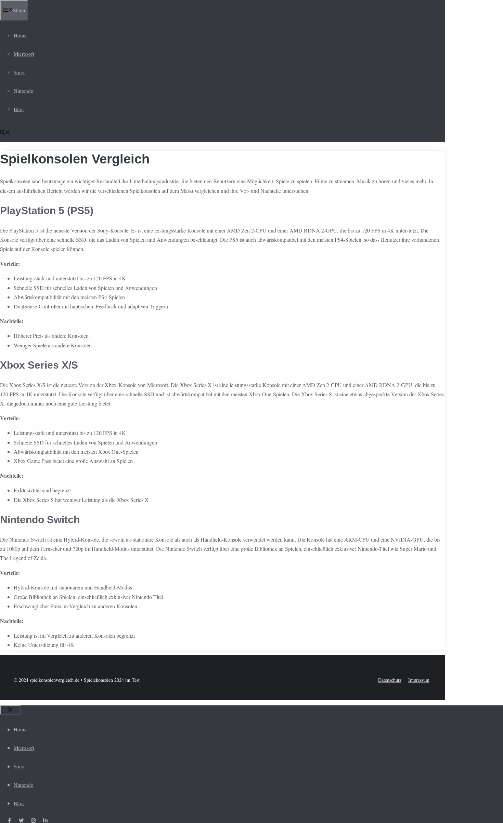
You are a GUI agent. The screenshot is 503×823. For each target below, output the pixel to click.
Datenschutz (389, 680)
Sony (19, 72)
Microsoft (24, 53)
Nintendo (24, 90)
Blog (19, 109)
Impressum (418, 680)
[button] (5, 133)
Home (20, 35)
